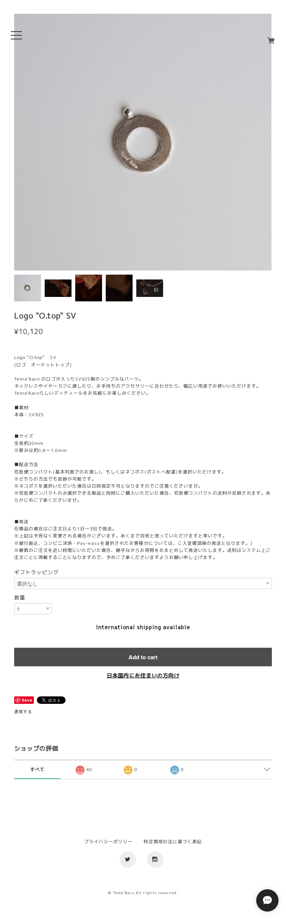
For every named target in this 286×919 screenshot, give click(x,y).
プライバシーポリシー (108, 841)
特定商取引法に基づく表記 (173, 841)
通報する (23, 712)
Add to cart (143, 657)
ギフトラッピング (36, 572)
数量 (19, 597)
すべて (37, 769)
